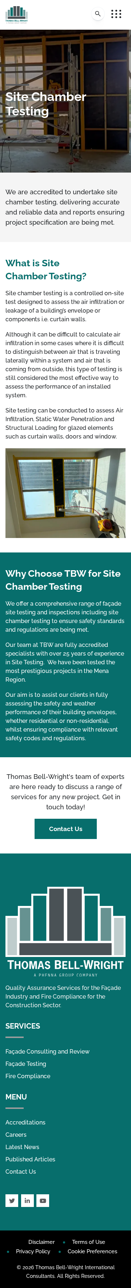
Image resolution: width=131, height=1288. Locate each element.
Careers (16, 1134)
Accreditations (25, 1122)
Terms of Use (88, 1242)
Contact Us (65, 828)
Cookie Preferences (92, 1251)
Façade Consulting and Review (47, 1051)
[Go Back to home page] (16, 15)
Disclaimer (41, 1242)
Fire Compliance (27, 1076)
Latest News (22, 1147)
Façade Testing (25, 1063)
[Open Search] (97, 13)
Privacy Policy (33, 1251)
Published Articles (30, 1159)
